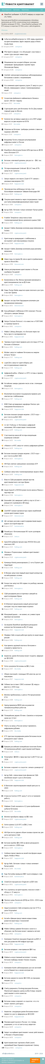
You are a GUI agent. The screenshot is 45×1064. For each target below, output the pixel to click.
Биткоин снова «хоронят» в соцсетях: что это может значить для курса (21, 1002)
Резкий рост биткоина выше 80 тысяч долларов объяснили (22, 532)
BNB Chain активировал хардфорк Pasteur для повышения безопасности (21, 405)
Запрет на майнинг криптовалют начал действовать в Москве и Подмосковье (23, 1033)
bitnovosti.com (19, 264)
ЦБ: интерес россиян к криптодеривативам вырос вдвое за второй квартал (23, 522)
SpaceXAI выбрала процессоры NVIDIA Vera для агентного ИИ (22, 543)
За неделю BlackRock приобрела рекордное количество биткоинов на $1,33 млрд (20, 626)
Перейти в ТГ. (35, 1060)
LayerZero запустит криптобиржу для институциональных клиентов (18, 364)
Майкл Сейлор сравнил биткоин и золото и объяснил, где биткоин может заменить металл (22, 930)
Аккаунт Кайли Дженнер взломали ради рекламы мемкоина (22, 250)
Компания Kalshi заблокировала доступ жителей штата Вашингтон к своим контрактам (22, 969)
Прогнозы (25, 10)
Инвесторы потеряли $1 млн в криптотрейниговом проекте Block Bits (23, 260)
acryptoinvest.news (20, 34)
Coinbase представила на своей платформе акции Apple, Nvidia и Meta (23, 854)
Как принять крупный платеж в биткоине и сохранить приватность (20, 646)
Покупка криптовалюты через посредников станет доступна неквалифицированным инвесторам (23, 200)
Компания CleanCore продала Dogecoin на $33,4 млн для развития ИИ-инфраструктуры (22, 940)
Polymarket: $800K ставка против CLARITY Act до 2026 (23, 758)
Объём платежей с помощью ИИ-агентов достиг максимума (22, 675)
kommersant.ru (19, 526)
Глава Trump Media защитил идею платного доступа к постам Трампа (23, 291)
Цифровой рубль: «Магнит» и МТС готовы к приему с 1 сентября (23, 374)
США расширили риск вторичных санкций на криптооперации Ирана (20, 594)
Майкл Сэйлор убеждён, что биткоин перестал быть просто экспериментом (22, 332)
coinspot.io (18, 47)
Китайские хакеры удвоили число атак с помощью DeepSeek (23, 384)
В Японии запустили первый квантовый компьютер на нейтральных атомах (23, 574)
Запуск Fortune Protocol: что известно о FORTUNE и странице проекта (23, 322)
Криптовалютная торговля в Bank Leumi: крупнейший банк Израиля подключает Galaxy (21, 1043)
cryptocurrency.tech (20, 163)
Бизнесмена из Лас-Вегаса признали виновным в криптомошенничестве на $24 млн (22, 281)
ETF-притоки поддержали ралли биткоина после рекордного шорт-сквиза (22, 737)
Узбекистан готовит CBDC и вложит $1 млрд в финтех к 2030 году (21, 685)
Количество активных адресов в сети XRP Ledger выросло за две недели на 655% (23, 120)
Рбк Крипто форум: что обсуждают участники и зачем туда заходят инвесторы (22, 53)
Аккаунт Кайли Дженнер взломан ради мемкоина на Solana (23, 229)
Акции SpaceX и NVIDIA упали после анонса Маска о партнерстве (23, 491)
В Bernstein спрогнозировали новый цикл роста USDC (22, 786)
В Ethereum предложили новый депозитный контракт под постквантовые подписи (21, 605)
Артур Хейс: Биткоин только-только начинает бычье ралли (21, 864)
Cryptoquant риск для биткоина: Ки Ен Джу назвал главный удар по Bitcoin (23, 109)
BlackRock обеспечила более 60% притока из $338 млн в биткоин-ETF (23, 151)
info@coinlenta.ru (8, 1053)
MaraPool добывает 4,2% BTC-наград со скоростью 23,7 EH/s (23, 15)
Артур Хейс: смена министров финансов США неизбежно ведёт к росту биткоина (21, 776)
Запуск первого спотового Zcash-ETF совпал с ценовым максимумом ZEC (21, 179)
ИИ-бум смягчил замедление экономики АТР (21, 464)
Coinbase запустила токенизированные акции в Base (23, 472)
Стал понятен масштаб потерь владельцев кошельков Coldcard (20, 436)
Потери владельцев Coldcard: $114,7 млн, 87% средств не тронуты (21, 169)
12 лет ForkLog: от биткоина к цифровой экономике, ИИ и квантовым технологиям (20, 426)
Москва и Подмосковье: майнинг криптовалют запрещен (21, 553)
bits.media (17, 103)
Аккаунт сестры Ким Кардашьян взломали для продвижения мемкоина (21, 301)
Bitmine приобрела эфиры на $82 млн (18, 817)
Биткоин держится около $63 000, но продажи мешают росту (22, 979)
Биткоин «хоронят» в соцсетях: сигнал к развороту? (23, 767)
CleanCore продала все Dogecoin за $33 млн (21, 882)
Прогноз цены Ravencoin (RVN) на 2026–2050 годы (23, 900)
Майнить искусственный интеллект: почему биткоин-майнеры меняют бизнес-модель (20, 958)
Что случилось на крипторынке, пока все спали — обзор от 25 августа (22, 890)
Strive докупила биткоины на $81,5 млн (19, 666)
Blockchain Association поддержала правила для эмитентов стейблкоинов (22, 395)
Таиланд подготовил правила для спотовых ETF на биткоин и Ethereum (23, 343)
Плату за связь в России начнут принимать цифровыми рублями (20, 727)
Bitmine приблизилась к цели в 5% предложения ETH (22, 696)
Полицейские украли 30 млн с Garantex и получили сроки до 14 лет (23, 716)
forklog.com (18, 194)
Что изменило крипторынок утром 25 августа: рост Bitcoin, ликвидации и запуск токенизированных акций (23, 87)
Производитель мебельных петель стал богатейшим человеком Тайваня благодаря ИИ (22, 190)
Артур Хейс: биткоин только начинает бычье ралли (23, 210)
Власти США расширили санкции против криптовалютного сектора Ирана (19, 480)
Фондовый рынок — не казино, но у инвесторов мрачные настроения (22, 615)
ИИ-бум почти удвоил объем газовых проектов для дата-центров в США (23, 833)
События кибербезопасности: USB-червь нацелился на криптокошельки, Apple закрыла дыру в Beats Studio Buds (23, 41)
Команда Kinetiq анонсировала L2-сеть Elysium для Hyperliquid (23, 563)
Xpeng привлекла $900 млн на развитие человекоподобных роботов (19, 706)
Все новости (6, 10)
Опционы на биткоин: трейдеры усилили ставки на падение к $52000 (23, 130)
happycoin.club (19, 184)
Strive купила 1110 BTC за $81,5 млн (18, 824)
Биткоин (16, 10)
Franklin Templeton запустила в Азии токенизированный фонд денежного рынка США (22, 218)
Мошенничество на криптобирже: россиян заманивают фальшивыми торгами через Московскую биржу (20, 64)
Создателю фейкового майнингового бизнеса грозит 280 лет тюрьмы (21, 99)
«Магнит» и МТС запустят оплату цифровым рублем (23, 445)
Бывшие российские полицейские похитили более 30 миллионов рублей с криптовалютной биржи (23, 747)
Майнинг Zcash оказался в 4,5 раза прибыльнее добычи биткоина (22, 807)
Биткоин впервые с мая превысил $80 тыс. (20, 949)
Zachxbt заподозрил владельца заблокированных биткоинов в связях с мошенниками (23, 76)
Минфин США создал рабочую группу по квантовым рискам (23, 636)
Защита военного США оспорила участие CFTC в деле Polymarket (22, 909)
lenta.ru (17, 536)
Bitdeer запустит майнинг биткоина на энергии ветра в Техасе (21, 353)
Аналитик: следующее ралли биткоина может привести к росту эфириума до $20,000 (21, 1012)
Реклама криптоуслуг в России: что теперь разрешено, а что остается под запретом (20, 1023)
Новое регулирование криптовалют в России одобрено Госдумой (21, 270)
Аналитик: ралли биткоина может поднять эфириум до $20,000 (23, 657)
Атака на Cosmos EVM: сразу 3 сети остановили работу (22, 797)
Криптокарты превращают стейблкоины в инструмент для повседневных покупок (20, 239)
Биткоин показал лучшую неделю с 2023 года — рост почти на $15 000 (22, 415)
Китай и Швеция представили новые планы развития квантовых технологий (20, 919)
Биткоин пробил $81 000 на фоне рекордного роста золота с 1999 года (21, 844)
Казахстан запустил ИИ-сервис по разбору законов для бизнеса (23, 584)
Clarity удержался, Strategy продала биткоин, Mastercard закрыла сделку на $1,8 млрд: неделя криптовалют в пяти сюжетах (22, 990)
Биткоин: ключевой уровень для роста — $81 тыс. (23, 160)
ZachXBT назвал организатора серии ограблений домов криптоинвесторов (22, 512)
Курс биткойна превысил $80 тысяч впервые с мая (23, 874)
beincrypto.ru (18, 155)
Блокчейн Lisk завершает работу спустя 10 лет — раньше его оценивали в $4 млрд (22, 501)
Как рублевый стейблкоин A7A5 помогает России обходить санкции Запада (22, 312)
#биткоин (4, 30)
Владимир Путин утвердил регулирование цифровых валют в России (20, 141)
